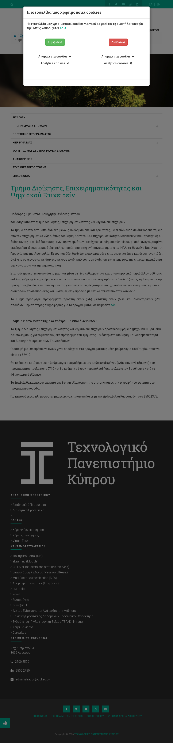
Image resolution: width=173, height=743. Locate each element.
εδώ (63, 28)
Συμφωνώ (55, 42)
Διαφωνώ (118, 42)
